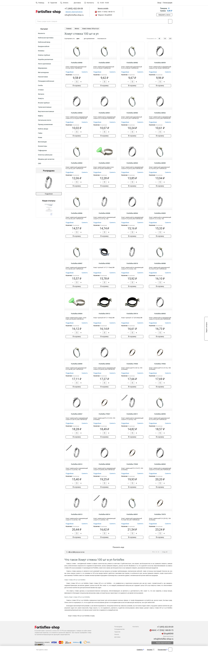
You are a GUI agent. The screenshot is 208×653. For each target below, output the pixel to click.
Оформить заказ (164, 15)
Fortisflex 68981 (104, 63)
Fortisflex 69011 (132, 414)
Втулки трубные (44, 103)
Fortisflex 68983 (132, 113)
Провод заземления (45, 124)
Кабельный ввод (44, 42)
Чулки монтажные (44, 107)
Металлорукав (43, 72)
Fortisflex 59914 (132, 313)
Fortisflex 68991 (132, 514)
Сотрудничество (119, 629)
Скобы (40, 85)
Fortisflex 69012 (76, 464)
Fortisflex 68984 (76, 163)
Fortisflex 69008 (104, 213)
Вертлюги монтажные (46, 111)
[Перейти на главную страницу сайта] (48, 12)
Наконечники (43, 77)
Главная (68, 28)
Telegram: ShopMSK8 (104, 15)
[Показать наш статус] (49, 210)
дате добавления (89, 38)
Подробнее (49, 194)
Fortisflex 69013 (76, 514)
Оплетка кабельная (45, 155)
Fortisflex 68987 (76, 263)
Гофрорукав (42, 150)
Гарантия (53, 3)
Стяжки (41, 90)
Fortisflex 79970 (160, 514)
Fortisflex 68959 (160, 63)
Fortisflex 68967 (76, 414)
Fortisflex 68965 (160, 313)
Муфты (40, 116)
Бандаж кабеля (43, 46)
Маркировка (42, 68)
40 (159, 38)
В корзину (77, 86)
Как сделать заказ (42, 650)
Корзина (149, 649)
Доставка (77, 3)
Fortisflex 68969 (160, 464)
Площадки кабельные (46, 81)
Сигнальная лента (44, 120)
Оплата (65, 3)
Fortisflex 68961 (104, 113)
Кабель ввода (43, 129)
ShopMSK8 (168, 633)
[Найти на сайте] (170, 21)
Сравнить (140, 649)
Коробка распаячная (45, 59)
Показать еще (118, 547)
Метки (77, 28)
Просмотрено (162, 649)
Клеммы (41, 51)
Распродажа (118, 626)
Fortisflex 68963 (132, 163)
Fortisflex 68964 (132, 213)
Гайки (40, 133)
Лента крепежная (44, 64)
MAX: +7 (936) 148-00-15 (106, 12)
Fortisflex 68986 (76, 213)
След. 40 (164, 552)
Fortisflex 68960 (76, 113)
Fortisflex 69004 (76, 313)
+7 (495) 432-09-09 (73, 8)
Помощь (41, 3)
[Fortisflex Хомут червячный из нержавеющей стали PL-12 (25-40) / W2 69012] (47, 183)
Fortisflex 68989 (76, 364)
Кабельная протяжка (45, 38)
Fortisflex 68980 (76, 63)
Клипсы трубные (44, 55)
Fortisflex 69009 (160, 213)
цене (77, 38)
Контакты (90, 3)
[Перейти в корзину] (157, 10)
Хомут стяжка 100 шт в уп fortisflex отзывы (81, 616)
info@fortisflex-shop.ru (163, 639)
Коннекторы (42, 146)
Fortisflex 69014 (104, 514)
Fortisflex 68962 (160, 113)
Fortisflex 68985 (160, 163)
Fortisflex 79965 (132, 364)
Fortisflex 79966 (160, 364)
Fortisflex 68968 (104, 464)
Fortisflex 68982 (132, 63)
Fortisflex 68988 (160, 263)
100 (165, 38)
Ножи (40, 137)
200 (170, 38)
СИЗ (39, 163)
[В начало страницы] (170, 649)
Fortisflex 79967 (104, 414)
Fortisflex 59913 (104, 313)
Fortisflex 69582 (104, 263)
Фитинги (41, 94)
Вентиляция (42, 142)
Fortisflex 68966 (104, 364)
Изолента (41, 33)
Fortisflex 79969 (132, 464)
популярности (101, 38)
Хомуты (41, 98)
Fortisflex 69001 (104, 163)
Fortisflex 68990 (160, 414)
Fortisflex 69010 (132, 263)
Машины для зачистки (46, 159)
